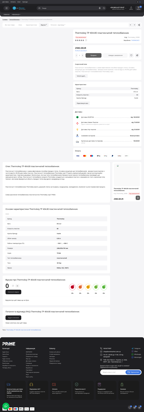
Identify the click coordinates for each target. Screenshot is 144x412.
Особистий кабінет (54, 352)
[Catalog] (6, 8)
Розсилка (52, 359)
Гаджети (4, 356)
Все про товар (10, 25)
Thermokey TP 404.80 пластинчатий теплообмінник (23, 330)
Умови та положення (32, 365)
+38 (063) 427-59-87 (117, 7)
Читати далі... (81, 76)
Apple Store (5, 352)
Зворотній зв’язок (54, 361)
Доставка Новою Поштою (89, 122)
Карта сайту (29, 377)
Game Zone (5, 354)
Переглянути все (82, 103)
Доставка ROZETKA (87, 117)
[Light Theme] (138, 2)
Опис (20, 25)
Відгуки (44, 25)
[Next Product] (134, 25)
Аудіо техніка (6, 359)
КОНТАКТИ (29, 352)
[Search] (100, 8)
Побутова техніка (7, 361)
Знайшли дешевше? (81, 50)
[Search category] (39, 8)
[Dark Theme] (140, 2)
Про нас (28, 359)
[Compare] (137, 55)
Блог (19, 2)
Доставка (5, 2)
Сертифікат (29, 370)
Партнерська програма (32, 372)
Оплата (13, 2)
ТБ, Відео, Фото (6, 368)
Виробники (29, 368)
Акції (27, 374)
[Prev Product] (131, 25)
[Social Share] (139, 25)
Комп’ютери (5, 363)
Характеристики (31, 25)
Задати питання (13, 318)
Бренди (25, 2)
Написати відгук (13, 292)
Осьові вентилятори (32, 354)
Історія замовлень (54, 354)
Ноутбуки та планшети (9, 365)
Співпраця (29, 363)
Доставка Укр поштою (88, 129)
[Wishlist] (131, 55)
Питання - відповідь (58, 25)
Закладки (52, 356)
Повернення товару (32, 356)
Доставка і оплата (31, 361)
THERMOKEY (135, 40)
